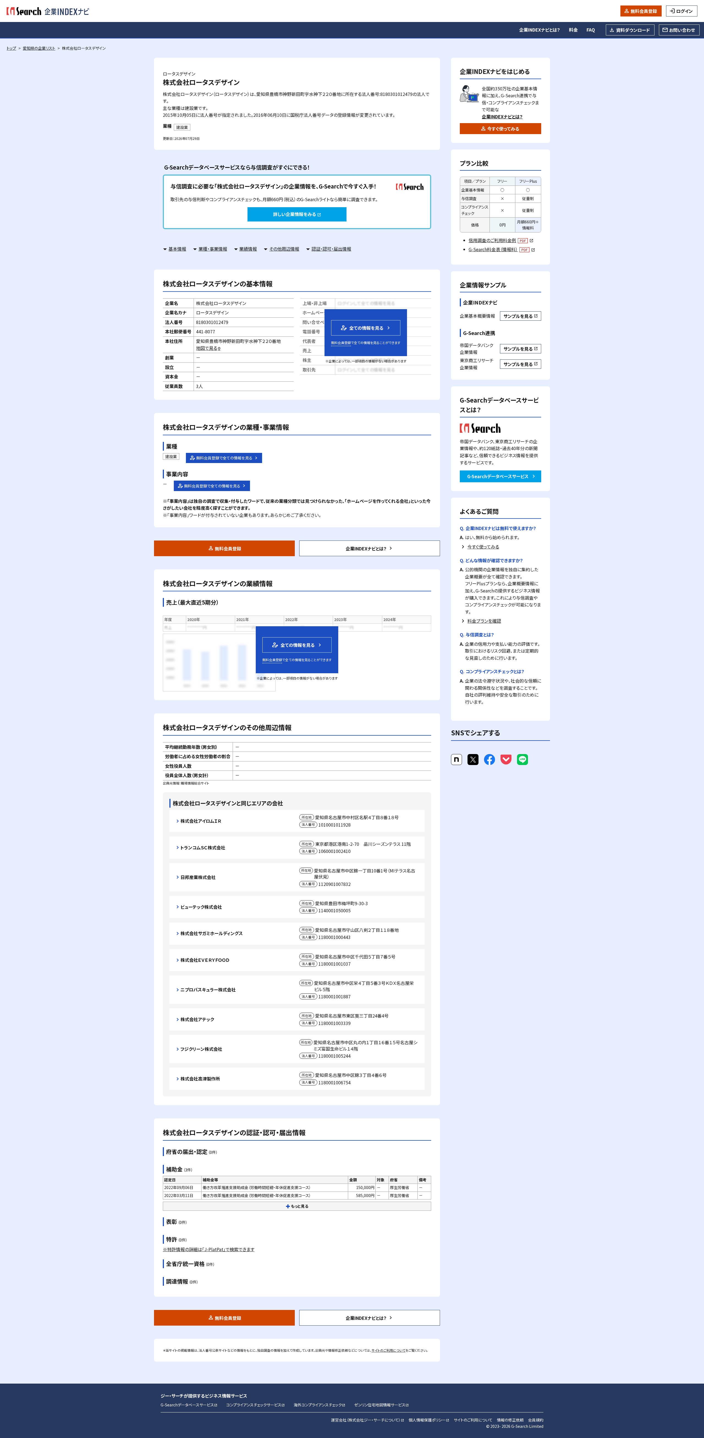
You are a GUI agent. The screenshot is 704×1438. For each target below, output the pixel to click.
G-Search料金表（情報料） (502, 249)
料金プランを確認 (484, 620)
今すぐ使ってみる (503, 128)
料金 (573, 29)
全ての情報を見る (361, 327)
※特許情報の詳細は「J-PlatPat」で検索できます (208, 1249)
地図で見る (208, 348)
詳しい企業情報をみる (297, 214)
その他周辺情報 (284, 248)
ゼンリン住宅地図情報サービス (381, 1404)
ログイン (684, 11)
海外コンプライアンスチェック (319, 1404)
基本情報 (177, 248)
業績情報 (248, 248)
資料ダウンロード (633, 30)
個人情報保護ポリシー (429, 1420)
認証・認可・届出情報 (331, 248)
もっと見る (299, 1206)
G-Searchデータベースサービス (498, 476)
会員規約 (535, 1420)
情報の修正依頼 (510, 1420)
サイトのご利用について (388, 1350)
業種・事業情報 (213, 248)
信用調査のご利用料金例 (501, 240)
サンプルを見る (521, 316)
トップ (11, 48)
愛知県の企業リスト (39, 48)
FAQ (591, 29)
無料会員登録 (644, 11)
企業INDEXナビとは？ (539, 29)
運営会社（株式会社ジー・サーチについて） (367, 1420)
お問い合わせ (682, 30)
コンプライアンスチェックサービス (255, 1404)
